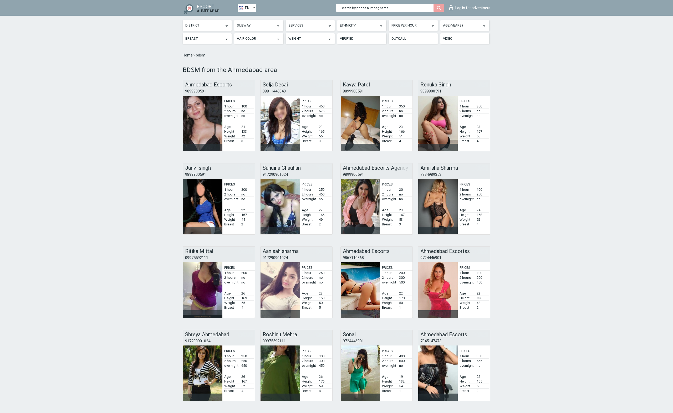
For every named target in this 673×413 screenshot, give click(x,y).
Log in (472, 8)
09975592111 (196, 257)
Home (188, 55)
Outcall (398, 38)
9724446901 (430, 257)
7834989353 (430, 174)
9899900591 (195, 91)
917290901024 (275, 174)
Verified (347, 38)
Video (447, 38)
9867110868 (353, 257)
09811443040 (274, 91)
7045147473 (430, 341)
